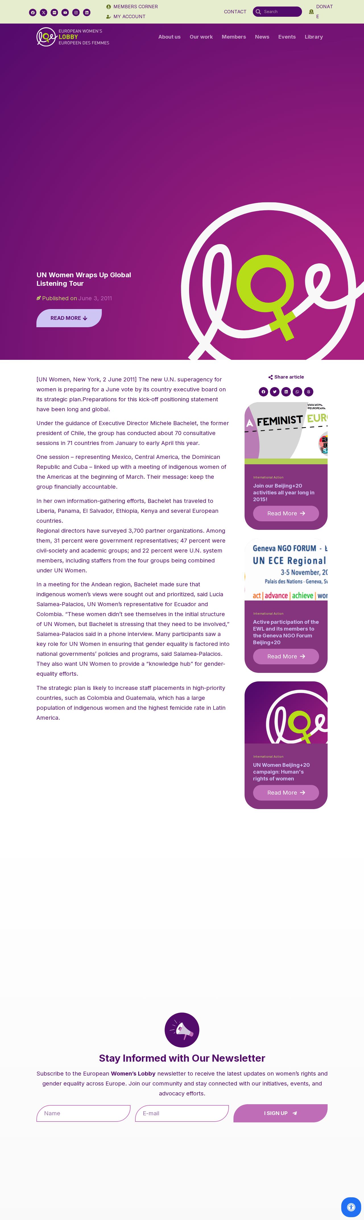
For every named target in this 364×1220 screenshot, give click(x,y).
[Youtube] (65, 12)
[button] (263, 392)
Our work (201, 37)
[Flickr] (54, 12)
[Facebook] (32, 12)
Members (234, 37)
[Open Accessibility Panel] (351, 1207)
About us (169, 37)
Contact (235, 11)
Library (314, 37)
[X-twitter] (43, 12)
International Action (268, 477)
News (262, 37)
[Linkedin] (86, 12)
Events (287, 37)
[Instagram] (76, 12)
